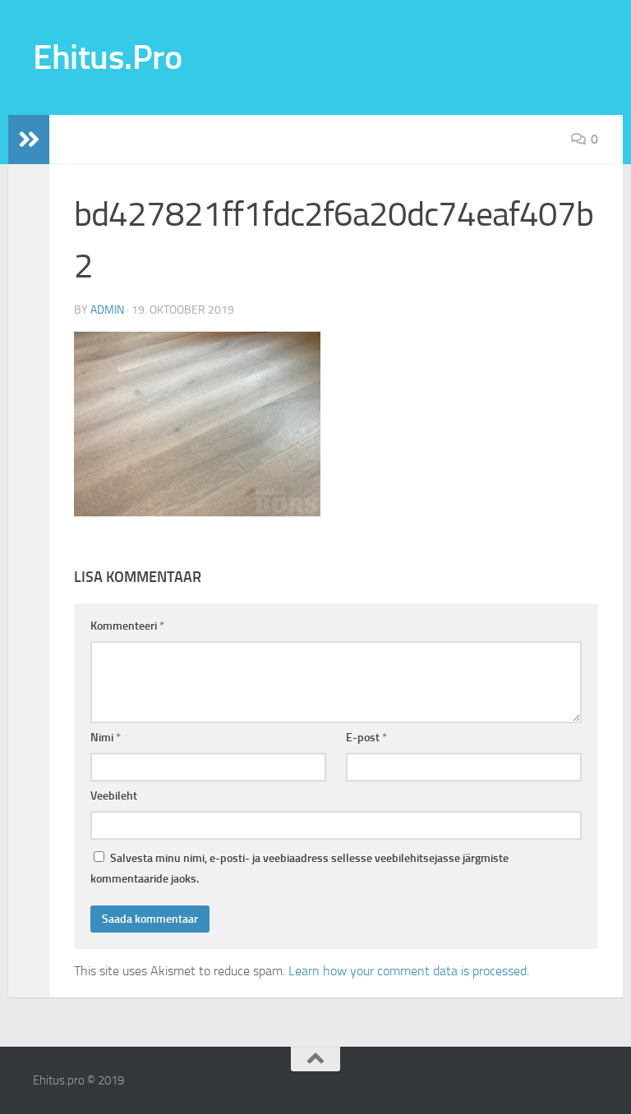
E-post (366, 738)
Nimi (105, 738)
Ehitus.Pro (107, 57)
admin (107, 310)
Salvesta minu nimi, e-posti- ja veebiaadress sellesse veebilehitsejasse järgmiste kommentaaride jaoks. (299, 868)
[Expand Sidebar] (28, 139)
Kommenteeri (127, 626)
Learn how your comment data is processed (407, 971)
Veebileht (113, 796)
